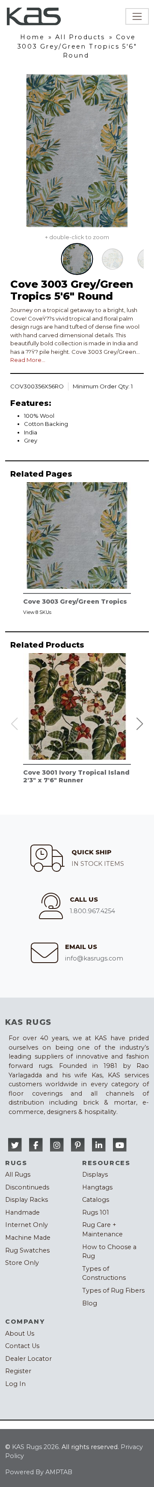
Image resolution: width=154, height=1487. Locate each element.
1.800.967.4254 (92, 911)
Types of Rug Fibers (113, 1290)
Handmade (22, 1212)
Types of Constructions (104, 1273)
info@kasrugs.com (94, 958)
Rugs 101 (95, 1212)
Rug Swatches (27, 1250)
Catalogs (95, 1199)
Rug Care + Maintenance (102, 1229)
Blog (89, 1303)
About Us (19, 1333)
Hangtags (97, 1187)
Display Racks (26, 1199)
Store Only (22, 1263)
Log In (15, 1384)
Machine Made (27, 1237)
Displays (95, 1174)
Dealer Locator (28, 1359)
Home (32, 37)
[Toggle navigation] (137, 16)
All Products (80, 37)
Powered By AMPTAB (38, 1472)
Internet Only (26, 1225)
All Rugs (17, 1174)
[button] (140, 723)
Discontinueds (27, 1187)
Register (18, 1371)
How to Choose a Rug (109, 1251)
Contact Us (22, 1346)
